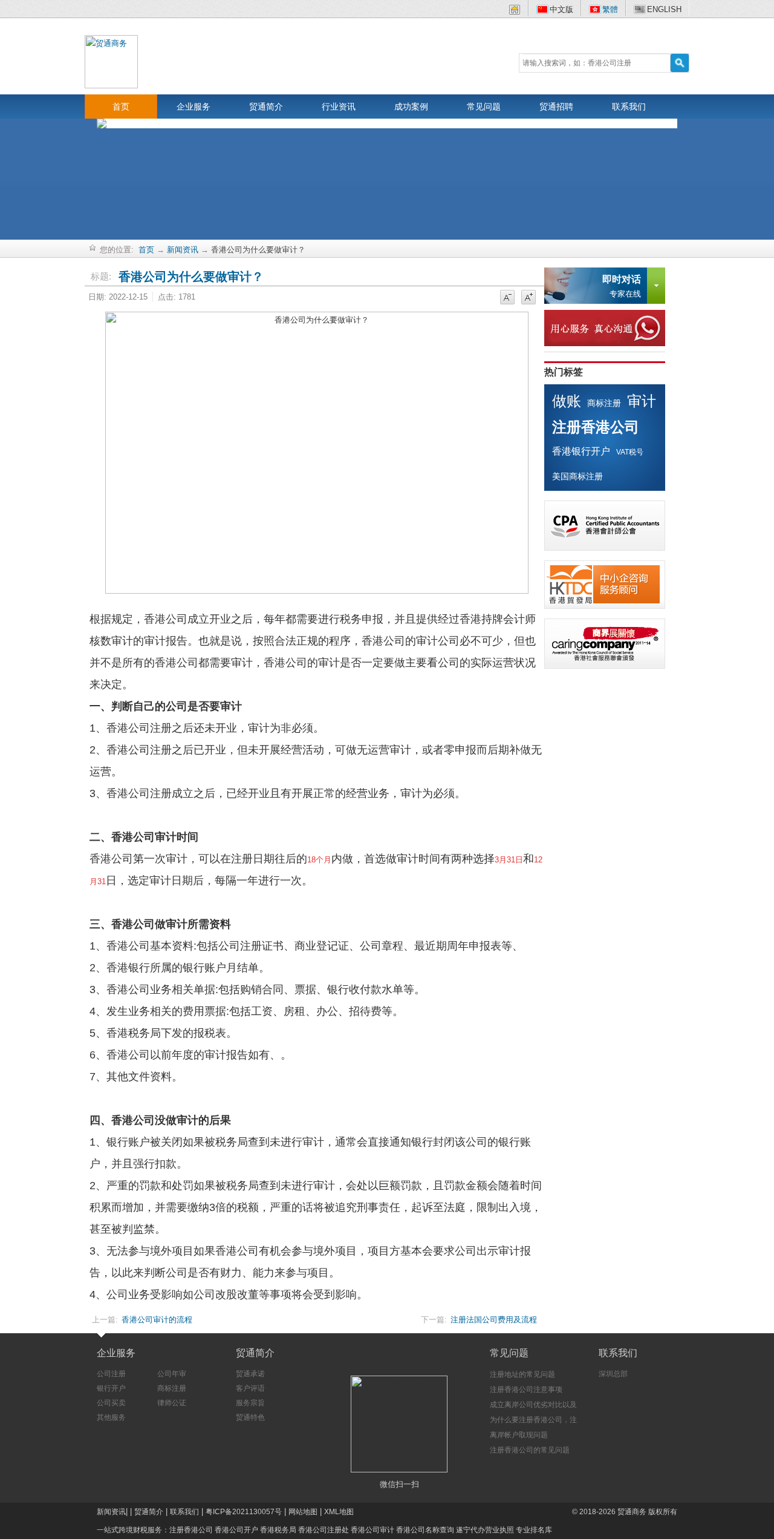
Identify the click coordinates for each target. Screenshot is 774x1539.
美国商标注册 (577, 476)
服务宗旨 (250, 1403)
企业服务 (193, 106)
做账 (566, 401)
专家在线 (621, 286)
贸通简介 (266, 106)
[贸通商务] (111, 60)
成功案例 (411, 106)
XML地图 (339, 1512)
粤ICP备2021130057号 (244, 1512)
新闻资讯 (182, 249)
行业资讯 (339, 106)
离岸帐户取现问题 (519, 1435)
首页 (120, 106)
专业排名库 (534, 1530)
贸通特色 (250, 1417)
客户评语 (250, 1388)
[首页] (515, 11)
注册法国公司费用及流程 (493, 1319)
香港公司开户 (236, 1530)
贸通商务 (631, 1512)
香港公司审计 (372, 1530)
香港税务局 (278, 1530)
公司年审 (171, 1374)
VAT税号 (629, 452)
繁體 (610, 9)
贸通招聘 (556, 106)
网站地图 (302, 1512)
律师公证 (171, 1403)
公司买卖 (111, 1403)
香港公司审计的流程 (157, 1319)
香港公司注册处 (323, 1530)
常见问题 (484, 106)
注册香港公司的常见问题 (530, 1450)
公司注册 (111, 1374)
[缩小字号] (507, 298)
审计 (641, 401)
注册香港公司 (595, 427)
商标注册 (604, 403)
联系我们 (629, 106)
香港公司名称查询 (425, 1530)
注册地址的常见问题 (522, 1374)
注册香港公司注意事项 (526, 1389)
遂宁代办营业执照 (485, 1530)
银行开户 (111, 1388)
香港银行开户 (581, 451)
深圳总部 (613, 1374)
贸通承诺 (250, 1374)
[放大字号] (528, 298)
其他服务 (111, 1417)
